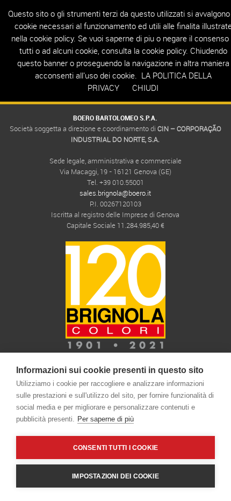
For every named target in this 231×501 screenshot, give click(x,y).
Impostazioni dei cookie (115, 476)
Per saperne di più (105, 419)
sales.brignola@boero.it (115, 193)
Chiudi (145, 87)
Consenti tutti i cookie (115, 448)
